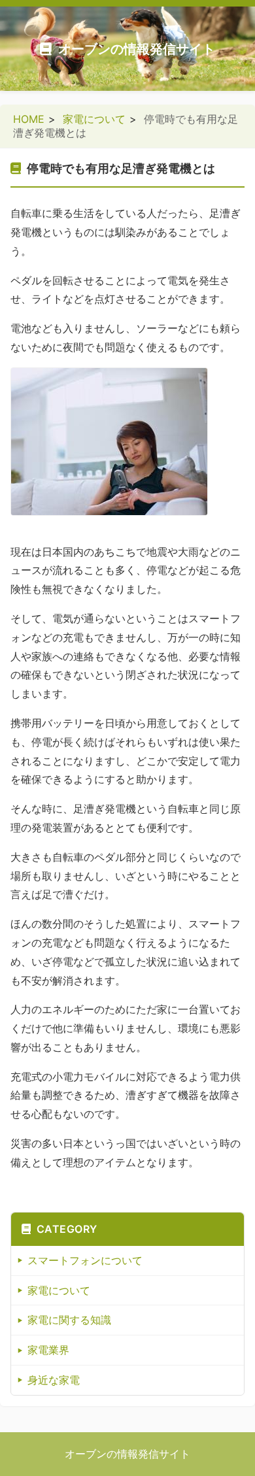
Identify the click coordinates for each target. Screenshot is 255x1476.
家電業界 (48, 1349)
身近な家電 (53, 1379)
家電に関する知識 (69, 1319)
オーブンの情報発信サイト (136, 49)
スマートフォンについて (85, 1260)
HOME (28, 119)
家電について (94, 119)
